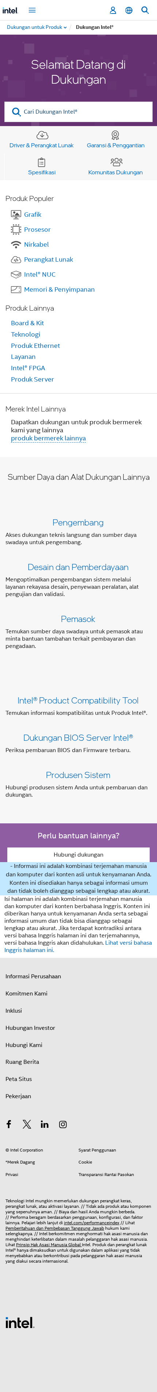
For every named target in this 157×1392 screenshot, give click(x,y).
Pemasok (78, 618)
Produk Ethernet (35, 346)
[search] (16, 112)
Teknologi (25, 334)
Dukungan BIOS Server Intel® (78, 737)
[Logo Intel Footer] (20, 1322)
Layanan (23, 357)
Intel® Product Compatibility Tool (78, 700)
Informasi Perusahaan (33, 976)
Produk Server (32, 379)
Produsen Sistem (78, 774)
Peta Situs (18, 1079)
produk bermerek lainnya (48, 438)
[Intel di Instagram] (63, 1125)
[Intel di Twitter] (27, 1125)
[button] (78, 585)
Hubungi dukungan (78, 854)
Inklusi (13, 1010)
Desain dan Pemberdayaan (78, 566)
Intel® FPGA (28, 368)
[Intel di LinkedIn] (45, 1125)
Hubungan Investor (30, 1028)
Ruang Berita (22, 1062)
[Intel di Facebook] (9, 1125)
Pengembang (78, 522)
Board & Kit (27, 323)
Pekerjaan (18, 1096)
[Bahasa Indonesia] (128, 10)
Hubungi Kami (23, 1045)
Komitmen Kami (26, 993)
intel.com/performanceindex (91, 1222)
